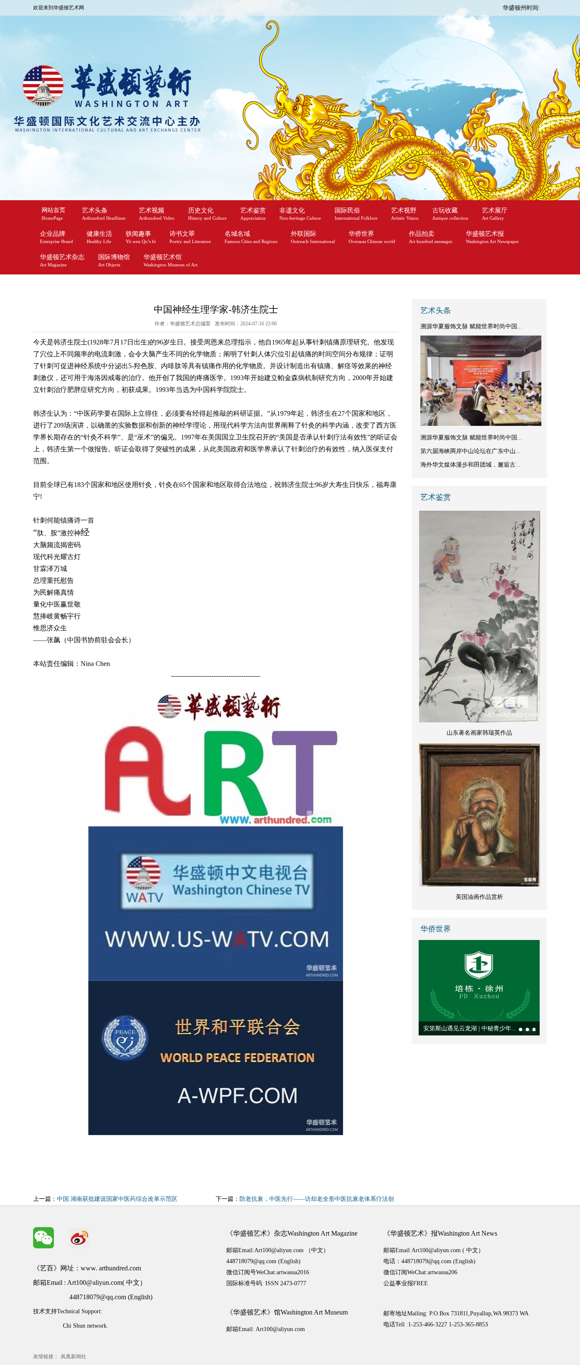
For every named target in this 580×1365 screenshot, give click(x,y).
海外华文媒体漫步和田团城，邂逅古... (470, 465)
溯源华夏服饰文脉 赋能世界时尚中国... (471, 326)
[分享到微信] (43, 1237)
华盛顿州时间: (521, 8)
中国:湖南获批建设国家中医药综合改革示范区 (117, 1199)
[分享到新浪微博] (79, 1237)
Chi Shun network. (85, 1326)
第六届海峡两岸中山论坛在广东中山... (470, 451)
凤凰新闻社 (73, 1356)
